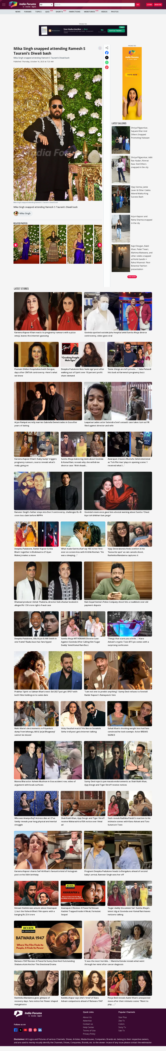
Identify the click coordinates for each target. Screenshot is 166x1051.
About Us (87, 1017)
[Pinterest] (35, 1030)
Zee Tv (121, 1020)
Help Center (88, 1027)
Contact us (88, 1024)
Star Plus (122, 1017)
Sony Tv (122, 1027)
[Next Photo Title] (88, 134)
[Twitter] (20, 1030)
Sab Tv (121, 1030)
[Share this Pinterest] (107, 67)
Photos (114, 11)
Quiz (47, 11)
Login (149, 5)
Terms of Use (89, 1030)
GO (138, 5)
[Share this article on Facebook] (107, 52)
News (17, 11)
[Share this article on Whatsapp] (107, 62)
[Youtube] (25, 1030)
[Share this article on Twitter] (107, 57)
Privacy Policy (89, 1034)
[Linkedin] (40, 1030)
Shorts (59, 11)
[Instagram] (30, 1030)
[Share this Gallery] (107, 48)
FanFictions (74, 11)
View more (132, 277)
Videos (104, 11)
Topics (38, 11)
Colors (121, 1024)
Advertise (87, 1020)
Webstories (89, 11)
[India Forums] (22, 4)
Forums (27, 11)
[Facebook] (15, 1030)
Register (158, 5)
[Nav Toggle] (3, 4)
